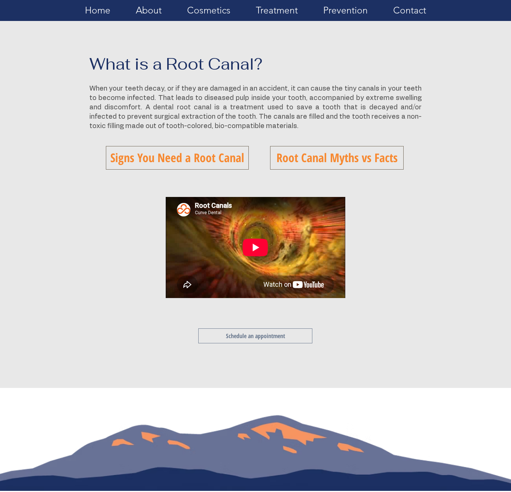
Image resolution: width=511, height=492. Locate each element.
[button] (148, 13)
